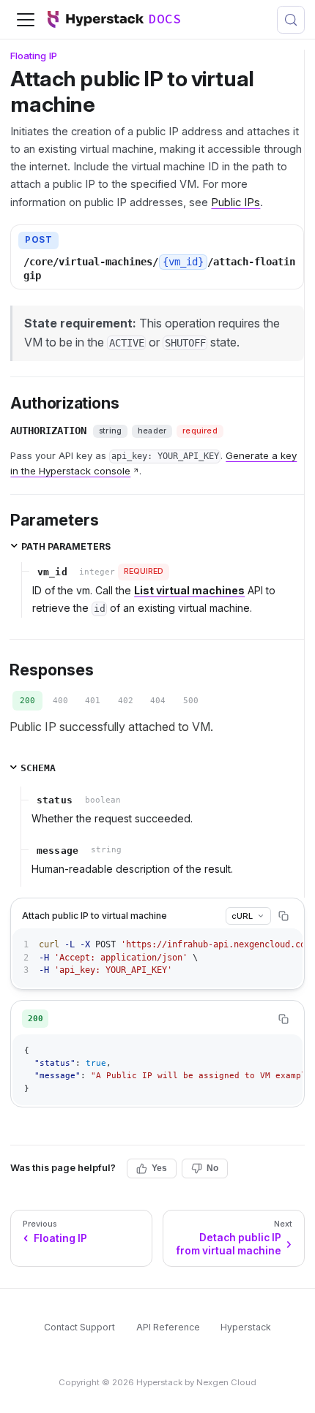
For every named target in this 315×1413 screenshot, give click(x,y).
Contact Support (79, 1327)
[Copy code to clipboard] (286, 944)
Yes (159, 1168)
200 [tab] (27, 700)
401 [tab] (92, 700)
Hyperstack (245, 1327)
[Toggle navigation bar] (26, 20)
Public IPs (235, 202)
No (212, 1168)
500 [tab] (191, 700)
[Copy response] (283, 1019)
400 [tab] (60, 700)
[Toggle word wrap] (262, 944)
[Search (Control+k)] (291, 20)
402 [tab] (125, 700)
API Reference (168, 1327)
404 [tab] (158, 700)
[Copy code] (283, 915)
